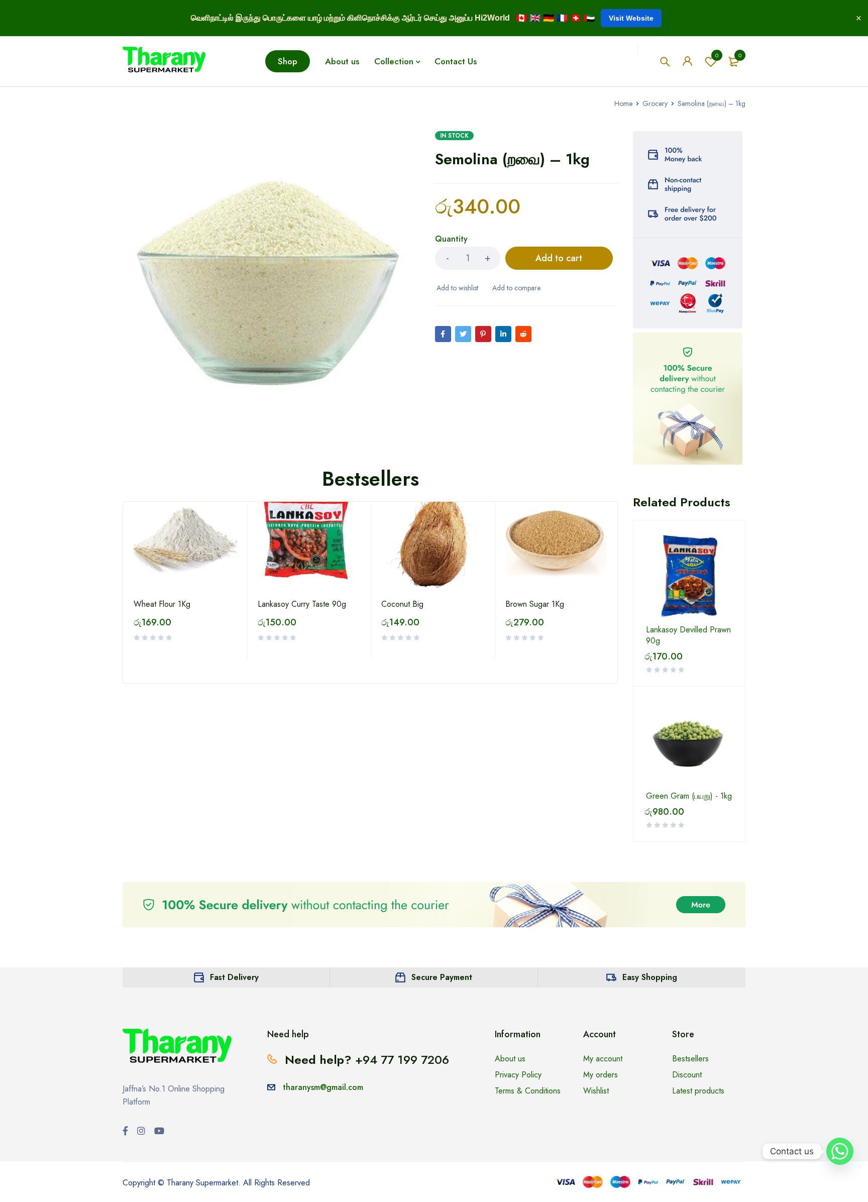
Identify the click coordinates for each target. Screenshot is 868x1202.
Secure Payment (441, 977)
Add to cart (558, 258)
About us (510, 1058)
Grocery (655, 103)
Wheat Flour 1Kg (162, 604)
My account (602, 1058)
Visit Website (631, 18)
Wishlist (716, 55)
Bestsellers (690, 1058)
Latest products (698, 1091)
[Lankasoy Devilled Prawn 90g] (689, 576)
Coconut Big (402, 604)
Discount (687, 1074)
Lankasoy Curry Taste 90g (302, 604)
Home (623, 103)
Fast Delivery (234, 977)
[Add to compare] (515, 288)
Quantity (451, 239)
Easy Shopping (649, 977)
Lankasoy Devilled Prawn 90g (688, 635)
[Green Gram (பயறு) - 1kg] (689, 742)
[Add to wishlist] (456, 288)
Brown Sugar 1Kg (534, 604)
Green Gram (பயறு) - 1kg (689, 796)
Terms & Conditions (528, 1091)
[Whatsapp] (839, 1151)
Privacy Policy (518, 1074)
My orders (600, 1074)
